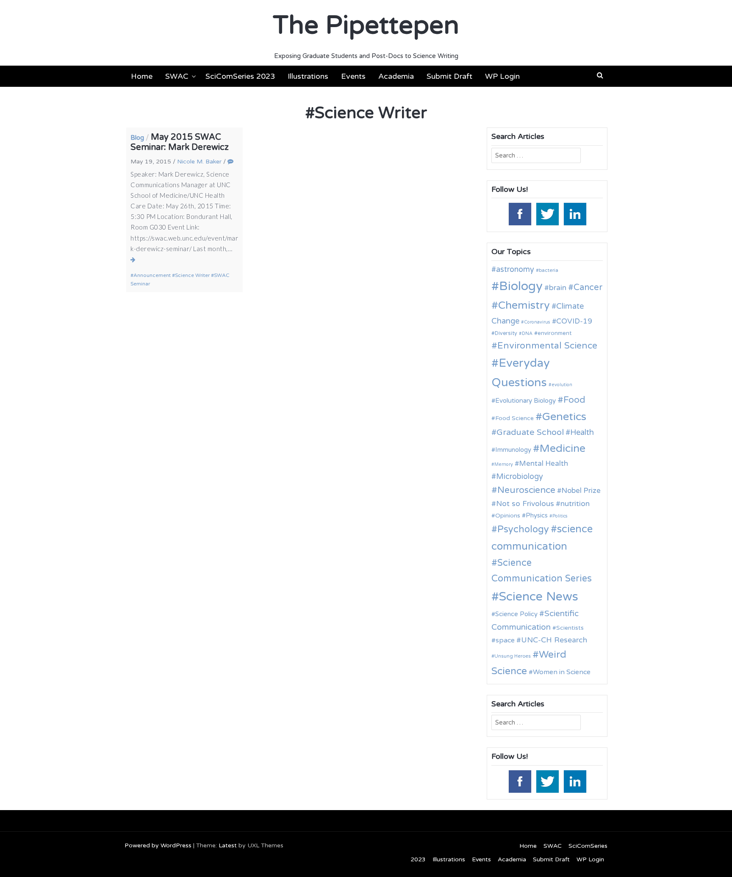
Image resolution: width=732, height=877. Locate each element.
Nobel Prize (581, 490)
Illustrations (308, 76)
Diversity (506, 333)
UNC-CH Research (554, 640)
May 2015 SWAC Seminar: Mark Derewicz (179, 142)
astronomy (515, 269)
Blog (137, 137)
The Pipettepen (366, 25)
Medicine (562, 448)
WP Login (502, 76)
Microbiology (519, 476)
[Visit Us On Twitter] (547, 213)
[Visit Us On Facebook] (519, 213)
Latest (228, 845)
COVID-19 (574, 321)
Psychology (523, 529)
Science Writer (192, 275)
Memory (503, 464)
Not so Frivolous (525, 503)
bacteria (548, 270)
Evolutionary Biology (525, 400)
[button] (600, 75)
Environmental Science (547, 345)
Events (353, 76)
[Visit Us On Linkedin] (574, 213)
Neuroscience (526, 490)
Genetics (564, 416)
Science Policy (516, 614)
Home (141, 76)
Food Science (514, 418)
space (505, 640)
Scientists (570, 627)
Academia (396, 76)
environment (554, 333)
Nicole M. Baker (199, 161)
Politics (560, 516)
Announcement (152, 275)
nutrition (575, 503)
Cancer (588, 287)
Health (582, 432)
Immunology (513, 450)
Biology (521, 286)
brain (557, 287)
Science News (538, 596)
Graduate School (530, 432)
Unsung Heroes (512, 656)
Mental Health (543, 463)
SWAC (177, 76)
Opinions (507, 515)
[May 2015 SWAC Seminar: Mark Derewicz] (133, 259)
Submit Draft (449, 76)
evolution (562, 384)
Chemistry (524, 305)
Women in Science (562, 672)
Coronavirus (537, 322)
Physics (537, 515)
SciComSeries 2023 (240, 76)
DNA (527, 333)
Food (574, 400)
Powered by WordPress (158, 845)
